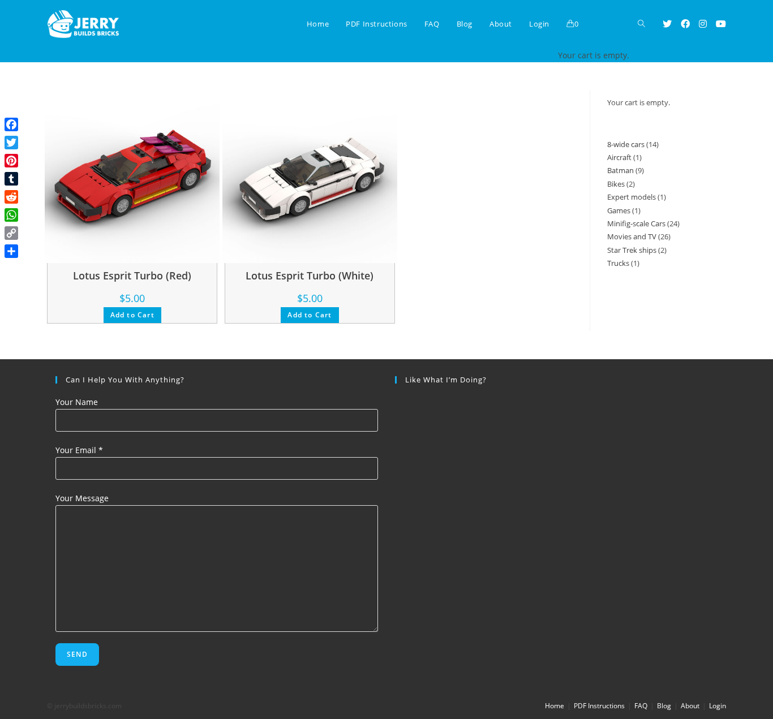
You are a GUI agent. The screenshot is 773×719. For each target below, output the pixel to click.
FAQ (640, 706)
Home (554, 706)
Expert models (631, 197)
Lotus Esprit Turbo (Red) (132, 275)
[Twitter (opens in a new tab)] (667, 23)
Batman (620, 170)
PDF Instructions (599, 706)
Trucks (618, 263)
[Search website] (641, 24)
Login (717, 706)
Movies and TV (631, 236)
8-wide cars (626, 144)
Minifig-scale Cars (636, 223)
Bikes (616, 184)
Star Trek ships (631, 250)
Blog (664, 706)
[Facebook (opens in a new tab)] (685, 23)
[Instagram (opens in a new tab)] (702, 23)
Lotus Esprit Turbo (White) (309, 275)
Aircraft (619, 157)
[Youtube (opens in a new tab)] (721, 23)
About (690, 706)
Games (618, 210)
